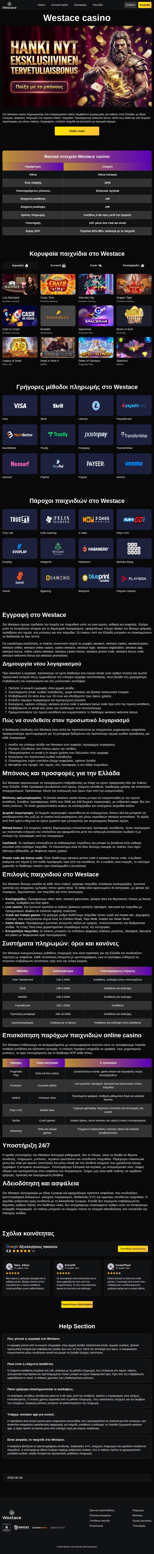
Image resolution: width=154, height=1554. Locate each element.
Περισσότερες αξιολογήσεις (77, 1304)
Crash (93, 265)
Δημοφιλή (18, 265)
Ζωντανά (56, 265)
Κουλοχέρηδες (131, 265)
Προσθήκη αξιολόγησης (133, 1248)
